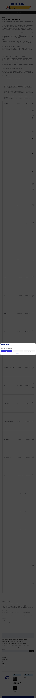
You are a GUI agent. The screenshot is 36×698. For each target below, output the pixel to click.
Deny (18, 351)
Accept (7, 351)
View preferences (29, 351)
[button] (34, 344)
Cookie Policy (17, 353)
